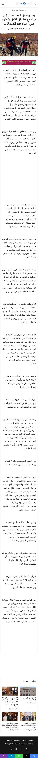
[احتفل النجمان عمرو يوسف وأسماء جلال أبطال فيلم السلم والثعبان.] (10, 716)
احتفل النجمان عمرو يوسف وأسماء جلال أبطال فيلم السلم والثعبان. (10, 725)
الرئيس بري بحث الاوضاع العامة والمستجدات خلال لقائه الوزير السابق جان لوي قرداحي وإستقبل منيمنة (10, 702)
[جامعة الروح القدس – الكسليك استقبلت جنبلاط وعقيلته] (28, 716)
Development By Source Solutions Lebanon (19, 744)
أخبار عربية (15, 10)
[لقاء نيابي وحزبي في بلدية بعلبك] (28, 691)
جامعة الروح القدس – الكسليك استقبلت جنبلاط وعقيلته (28, 725)
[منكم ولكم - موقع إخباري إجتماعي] (24, 3)
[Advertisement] (19, 177)
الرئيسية (22, 10)
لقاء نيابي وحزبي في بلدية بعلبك (29, 699)
